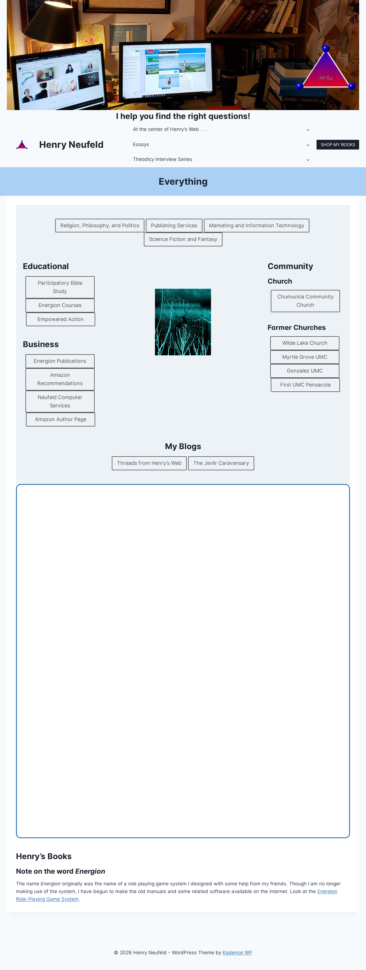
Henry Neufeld (71, 144)
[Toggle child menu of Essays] (308, 145)
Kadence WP (237, 952)
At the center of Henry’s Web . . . (170, 129)
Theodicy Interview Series (162, 159)
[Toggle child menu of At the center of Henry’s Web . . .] (308, 129)
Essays (141, 144)
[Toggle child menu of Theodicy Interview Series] (308, 159)
